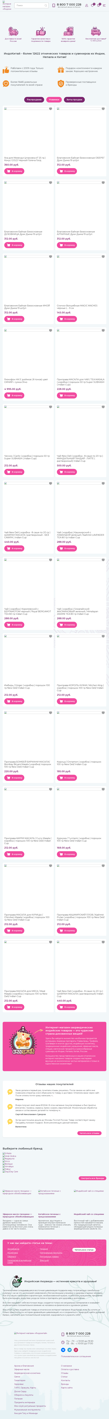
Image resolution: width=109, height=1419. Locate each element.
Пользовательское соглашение (76, 1356)
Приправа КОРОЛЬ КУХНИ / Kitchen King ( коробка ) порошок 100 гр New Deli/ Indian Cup (80, 688)
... (53, 1095)
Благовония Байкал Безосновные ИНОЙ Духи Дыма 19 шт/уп (27, 306)
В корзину (17, 171)
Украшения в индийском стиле (19, 1261)
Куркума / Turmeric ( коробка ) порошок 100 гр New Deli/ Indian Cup (79, 839)
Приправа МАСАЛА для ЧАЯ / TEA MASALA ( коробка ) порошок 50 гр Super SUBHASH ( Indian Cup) (80, 382)
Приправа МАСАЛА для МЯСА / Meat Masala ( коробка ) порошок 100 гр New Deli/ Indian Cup (25, 993)
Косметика (12, 1253)
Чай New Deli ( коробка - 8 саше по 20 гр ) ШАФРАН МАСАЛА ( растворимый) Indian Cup (80, 993)
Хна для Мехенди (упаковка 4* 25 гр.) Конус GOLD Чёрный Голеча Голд (25, 159)
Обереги (11, 1257)
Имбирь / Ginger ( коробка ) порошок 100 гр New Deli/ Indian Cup (27, 686)
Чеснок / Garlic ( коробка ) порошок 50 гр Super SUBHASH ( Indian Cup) (27, 457)
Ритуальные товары (49, 1257)
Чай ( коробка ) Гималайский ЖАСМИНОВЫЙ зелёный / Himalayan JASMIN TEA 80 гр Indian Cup (77, 611)
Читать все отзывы (89, 1133)
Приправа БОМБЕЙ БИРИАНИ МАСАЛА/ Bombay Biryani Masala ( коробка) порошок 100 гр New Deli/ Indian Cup (27, 764)
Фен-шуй (44, 1260)
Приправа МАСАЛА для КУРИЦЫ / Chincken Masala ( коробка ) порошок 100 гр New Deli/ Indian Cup (26, 917)
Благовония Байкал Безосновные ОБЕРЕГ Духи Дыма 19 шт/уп (81, 159)
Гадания (44, 1249)
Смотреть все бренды (92, 1178)
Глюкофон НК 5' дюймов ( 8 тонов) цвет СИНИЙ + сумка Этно (26, 380)
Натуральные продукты (51, 1253)
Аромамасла (13, 1249)
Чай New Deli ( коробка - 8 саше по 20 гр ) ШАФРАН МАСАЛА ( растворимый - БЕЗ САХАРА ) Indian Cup (27, 535)
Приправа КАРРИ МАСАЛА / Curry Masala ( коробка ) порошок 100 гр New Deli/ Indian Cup (27, 841)
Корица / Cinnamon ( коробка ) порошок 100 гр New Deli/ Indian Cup (79, 763)
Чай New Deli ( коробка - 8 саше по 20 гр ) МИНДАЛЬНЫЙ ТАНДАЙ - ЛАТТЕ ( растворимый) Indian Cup (80, 458)
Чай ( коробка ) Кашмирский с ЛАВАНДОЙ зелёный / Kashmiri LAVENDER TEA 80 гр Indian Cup (80, 535)
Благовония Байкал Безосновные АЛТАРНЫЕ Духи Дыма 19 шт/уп (76, 232)
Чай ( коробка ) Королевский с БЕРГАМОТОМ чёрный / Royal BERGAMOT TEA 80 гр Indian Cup (27, 611)
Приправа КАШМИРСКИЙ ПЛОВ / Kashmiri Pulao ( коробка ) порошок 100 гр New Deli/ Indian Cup (80, 917)
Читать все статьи (84, 1250)
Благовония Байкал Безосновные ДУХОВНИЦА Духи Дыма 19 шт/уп (23, 232)
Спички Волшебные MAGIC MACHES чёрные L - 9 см (77, 306)
